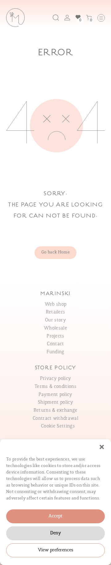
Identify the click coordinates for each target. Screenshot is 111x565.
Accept (55, 516)
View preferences (55, 550)
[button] (102, 447)
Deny (55, 533)
